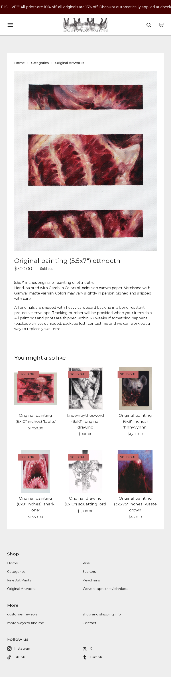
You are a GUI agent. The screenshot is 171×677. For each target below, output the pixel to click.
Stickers (89, 571)
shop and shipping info (102, 614)
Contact (89, 623)
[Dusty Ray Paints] (85, 25)
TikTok (19, 657)
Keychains (91, 580)
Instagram (22, 648)
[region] (85, 7)
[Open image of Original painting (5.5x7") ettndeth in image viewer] (85, 161)
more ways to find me (25, 623)
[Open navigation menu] (10, 25)
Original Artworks (69, 63)
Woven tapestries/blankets (105, 589)
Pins (86, 563)
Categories (40, 63)
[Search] (149, 25)
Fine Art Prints (19, 580)
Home (19, 63)
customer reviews (22, 614)
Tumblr (96, 657)
